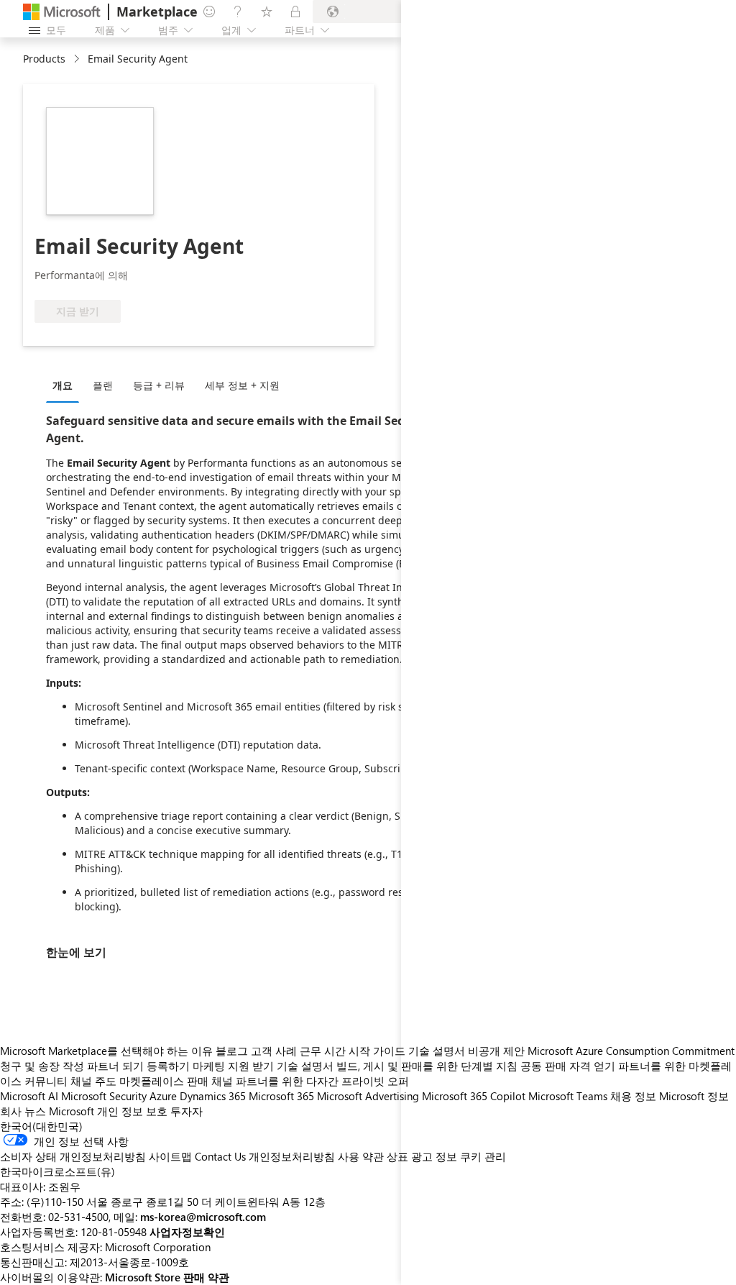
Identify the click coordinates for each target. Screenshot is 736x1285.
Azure (163, 1096)
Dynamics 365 (213, 1096)
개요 (62, 385)
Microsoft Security (104, 1096)
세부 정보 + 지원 (242, 385)
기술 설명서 (305, 1065)
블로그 (232, 1050)
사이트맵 (170, 1156)
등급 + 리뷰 (159, 385)
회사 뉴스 (23, 1111)
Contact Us (220, 1156)
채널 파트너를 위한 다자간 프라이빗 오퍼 (310, 1081)
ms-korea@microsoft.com (203, 1216)
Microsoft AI (29, 1096)
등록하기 (168, 1065)
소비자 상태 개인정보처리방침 (73, 1156)
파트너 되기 (115, 1065)
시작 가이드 (377, 1050)
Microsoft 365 (281, 1096)
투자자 (186, 1111)
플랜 (103, 385)
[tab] (66, 385)
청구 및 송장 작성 (42, 1065)
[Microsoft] (62, 12)
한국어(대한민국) (41, 1126)
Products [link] (44, 58)
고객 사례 (274, 1050)
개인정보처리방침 (292, 1156)
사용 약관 (361, 1156)
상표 (397, 1156)
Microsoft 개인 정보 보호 (108, 1111)
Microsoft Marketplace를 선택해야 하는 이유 (106, 1050)
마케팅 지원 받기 (233, 1065)
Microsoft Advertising (368, 1096)
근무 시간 (323, 1050)
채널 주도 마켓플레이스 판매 (139, 1081)
